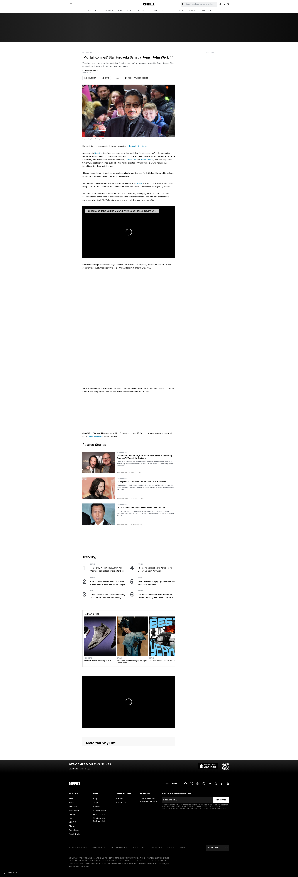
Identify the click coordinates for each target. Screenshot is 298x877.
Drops (95, 802)
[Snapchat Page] (216, 783)
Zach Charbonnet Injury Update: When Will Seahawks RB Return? (156, 583)
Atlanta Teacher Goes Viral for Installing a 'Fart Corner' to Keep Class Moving (108, 596)
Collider (139, 183)
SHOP (89, 11)
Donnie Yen (131, 159)
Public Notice (139, 848)
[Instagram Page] (204, 783)
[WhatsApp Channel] (197, 783)
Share (117, 78)
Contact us (121, 802)
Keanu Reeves (147, 159)
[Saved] (219, 4)
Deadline (98, 153)
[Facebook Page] (185, 783)
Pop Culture (87, 52)
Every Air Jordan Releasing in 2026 (97, 661)
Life (91, 591)
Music (92, 564)
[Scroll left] (84, 636)
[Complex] (149, 4)
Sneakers (88, 658)
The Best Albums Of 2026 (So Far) (162, 661)
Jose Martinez (122, 472)
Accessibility (156, 848)
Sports (72, 814)
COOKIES (183, 848)
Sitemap (171, 848)
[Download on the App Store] (208, 766)
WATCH (192, 11)
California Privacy (119, 848)
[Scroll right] (173, 636)
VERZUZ (182, 11)
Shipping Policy (99, 810)
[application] (128, 232)
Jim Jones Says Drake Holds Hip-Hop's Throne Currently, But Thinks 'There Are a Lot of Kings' (156, 596)
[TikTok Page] (222, 783)
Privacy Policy (199, 808)
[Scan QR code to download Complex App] (225, 766)
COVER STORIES (168, 11)
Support (96, 806)
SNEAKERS (109, 11)
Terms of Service (215, 808)
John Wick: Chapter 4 (136, 146)
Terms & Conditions (78, 848)
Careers (119, 798)
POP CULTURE (143, 11)
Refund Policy (99, 814)
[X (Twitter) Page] (191, 783)
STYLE (97, 11)
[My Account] (223, 4)
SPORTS (130, 11)
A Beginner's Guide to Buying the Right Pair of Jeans (132, 662)
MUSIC (120, 11)
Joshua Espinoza (123, 498)
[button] (217, 848)
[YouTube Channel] (210, 783)
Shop (95, 798)
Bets (140, 578)
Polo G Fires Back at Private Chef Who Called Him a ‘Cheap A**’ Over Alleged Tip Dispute (107, 583)
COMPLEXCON (205, 11)
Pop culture (74, 810)
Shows (72, 826)
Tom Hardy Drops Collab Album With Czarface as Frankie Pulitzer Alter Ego (107, 569)
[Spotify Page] (228, 783)
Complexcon (74, 830)
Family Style (74, 834)
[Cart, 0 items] (227, 4)
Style (119, 658)
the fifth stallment (95, 436)
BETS (155, 11)
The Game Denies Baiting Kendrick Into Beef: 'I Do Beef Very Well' (155, 569)
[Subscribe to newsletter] (221, 800)
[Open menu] (71, 4)
